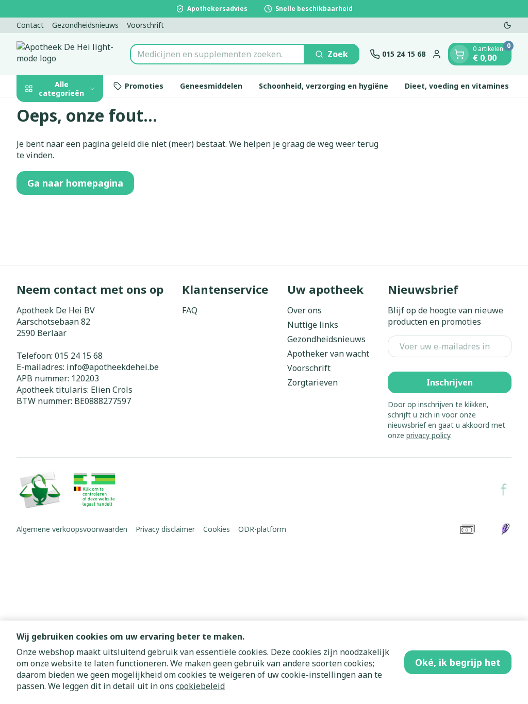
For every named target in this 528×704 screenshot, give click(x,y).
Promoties (144, 86)
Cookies (216, 529)
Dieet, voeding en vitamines (457, 86)
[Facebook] (504, 489)
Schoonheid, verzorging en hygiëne (323, 86)
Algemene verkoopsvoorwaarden (71, 529)
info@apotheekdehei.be (113, 367)
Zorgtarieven (312, 382)
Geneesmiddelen (211, 86)
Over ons (304, 310)
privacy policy (428, 435)
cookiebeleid (200, 686)
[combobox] (217, 54)
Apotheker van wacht (328, 353)
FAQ (189, 310)
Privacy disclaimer (165, 529)
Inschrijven (449, 382)
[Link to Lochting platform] (505, 529)
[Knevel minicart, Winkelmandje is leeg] (459, 54)
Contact (30, 25)
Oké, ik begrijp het (458, 662)
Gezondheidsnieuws (85, 25)
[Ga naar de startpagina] (68, 53)
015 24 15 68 (79, 355)
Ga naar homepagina (75, 183)
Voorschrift (145, 25)
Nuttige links (312, 324)
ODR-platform (262, 529)
